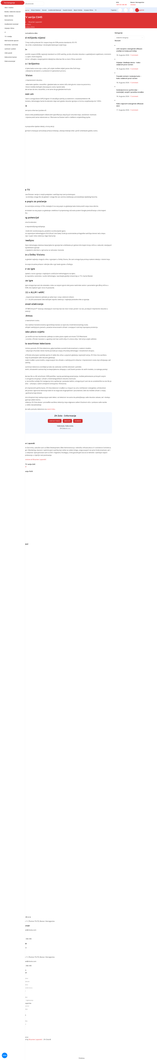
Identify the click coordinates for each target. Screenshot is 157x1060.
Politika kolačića (23, 985)
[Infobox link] (81, 916)
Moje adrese (22, 1024)
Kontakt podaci (23, 997)
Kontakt (21, 994)
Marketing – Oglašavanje (26, 1000)
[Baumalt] (81, 728)
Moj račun (22, 1018)
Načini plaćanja (23, 1009)
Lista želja (21, 1030)
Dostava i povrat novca (25, 988)
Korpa (20, 1027)
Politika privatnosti (24, 981)
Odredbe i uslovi (23, 978)
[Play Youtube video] (65, 160)
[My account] (120, 10)
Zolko (5, 1055)
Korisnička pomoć (24, 1006)
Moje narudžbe (23, 1021)
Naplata (21, 1012)
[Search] (42, 4)
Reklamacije (22, 991)
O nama (21, 975)
